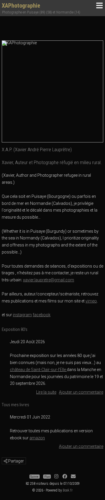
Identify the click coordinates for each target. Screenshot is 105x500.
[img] (5, 461)
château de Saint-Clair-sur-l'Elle (38, 369)
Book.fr (68, 490)
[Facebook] (64, 476)
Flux (47, 476)
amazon (37, 438)
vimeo (91, 301)
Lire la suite (46, 392)
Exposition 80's (14, 329)
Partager (15, 461)
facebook (41, 314)
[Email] (73, 476)
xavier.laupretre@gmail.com (48, 280)
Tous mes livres (15, 404)
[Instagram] (56, 476)
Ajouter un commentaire (81, 392)
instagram (22, 314)
